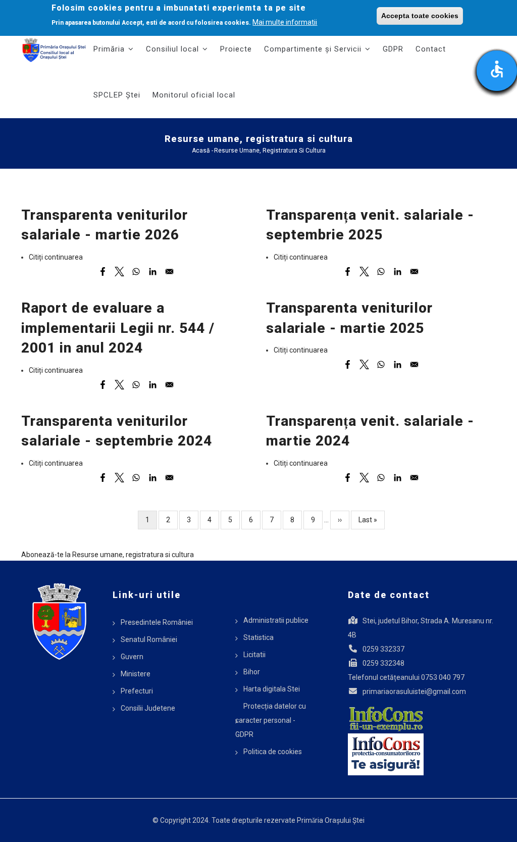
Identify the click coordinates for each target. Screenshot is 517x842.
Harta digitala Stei (271, 689)
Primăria (110, 49)
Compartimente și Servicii (314, 49)
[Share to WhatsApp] (136, 271)
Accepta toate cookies (419, 16)
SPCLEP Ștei (116, 95)
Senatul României (149, 639)
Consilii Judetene (148, 708)
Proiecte (236, 49)
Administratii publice (275, 620)
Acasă (201, 150)
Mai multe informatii (284, 22)
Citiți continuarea (56, 257)
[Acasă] (54, 50)
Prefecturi (137, 691)
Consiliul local (173, 49)
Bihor (251, 672)
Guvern (132, 657)
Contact (431, 49)
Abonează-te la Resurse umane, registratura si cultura (107, 555)
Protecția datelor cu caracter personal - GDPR (270, 720)
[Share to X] (119, 271)
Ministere (135, 674)
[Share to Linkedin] (152, 271)
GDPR (393, 49)
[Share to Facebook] (102, 271)
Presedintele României (157, 622)
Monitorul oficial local (193, 95)
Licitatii (254, 655)
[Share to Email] (169, 271)
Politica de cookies (272, 752)
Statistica (258, 637)
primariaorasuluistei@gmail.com (414, 691)
